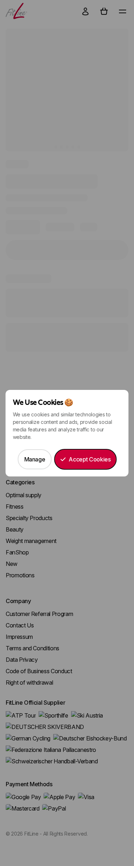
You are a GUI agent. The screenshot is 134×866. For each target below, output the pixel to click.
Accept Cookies (89, 459)
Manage (34, 459)
